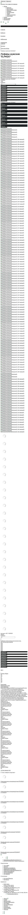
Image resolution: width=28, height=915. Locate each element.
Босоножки (10, 8)
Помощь (6, 909)
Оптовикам (14, 4)
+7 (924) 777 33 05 (9, 888)
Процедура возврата (9, 867)
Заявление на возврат (10, 869)
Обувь (5, 6)
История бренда (8, 878)
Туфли (8, 13)
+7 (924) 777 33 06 (9, 891)
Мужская (9, 1)
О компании (7, 907)
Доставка (8, 4)
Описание (3, 684)
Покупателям (7, 908)
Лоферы (9, 11)
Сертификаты (4, 686)
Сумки (5, 17)
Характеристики (5, 685)
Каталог (3, 4)
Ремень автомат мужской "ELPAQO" (10, 842)
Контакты (6, 879)
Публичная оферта (9, 871)
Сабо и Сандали (11, 14)
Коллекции (7, 19)
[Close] (1, 896)
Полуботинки (10, 12)
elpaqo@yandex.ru (13, 893)
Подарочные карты (9, 902)
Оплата (6, 866)
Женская (3, 1)
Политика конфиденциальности (12, 859)
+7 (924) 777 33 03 (9, 886)
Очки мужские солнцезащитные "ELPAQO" (12, 781)
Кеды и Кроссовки (12, 10)
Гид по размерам (8, 872)
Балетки (9, 7)
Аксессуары (7, 18)
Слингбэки (10, 16)
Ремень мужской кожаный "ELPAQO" (10, 831)
